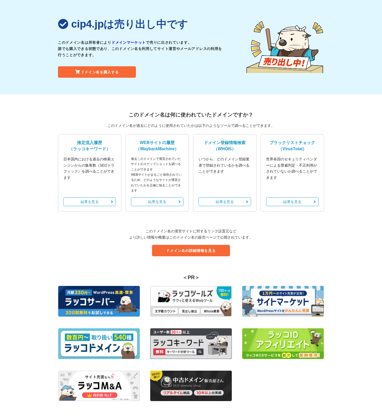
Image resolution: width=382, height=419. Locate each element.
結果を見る (90, 202)
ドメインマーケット (128, 42)
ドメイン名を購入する (100, 72)
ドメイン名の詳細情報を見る (191, 250)
